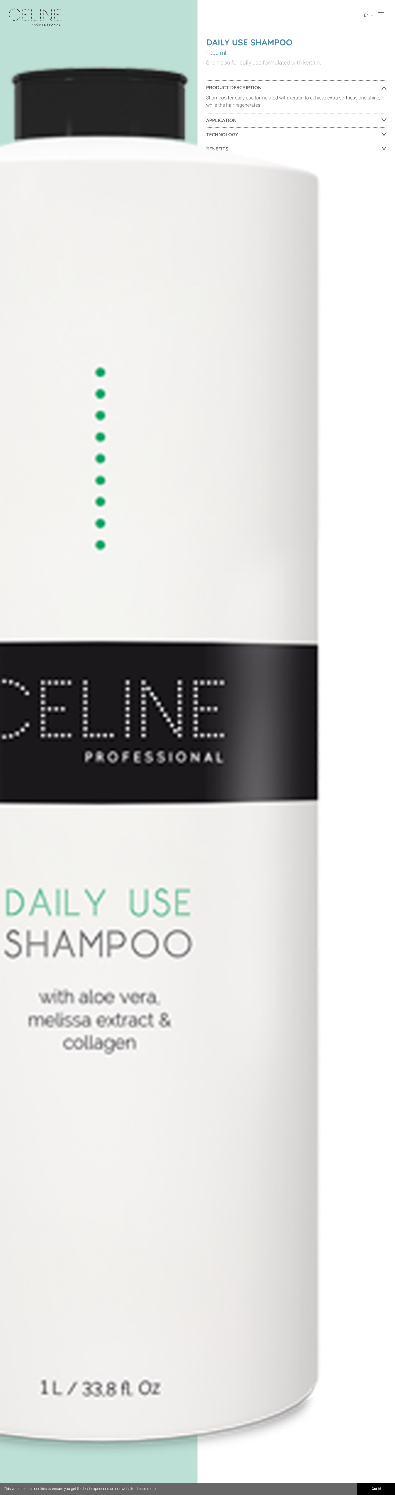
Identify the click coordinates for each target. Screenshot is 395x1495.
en (367, 15)
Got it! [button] (376, 1489)
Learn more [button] (146, 1489)
